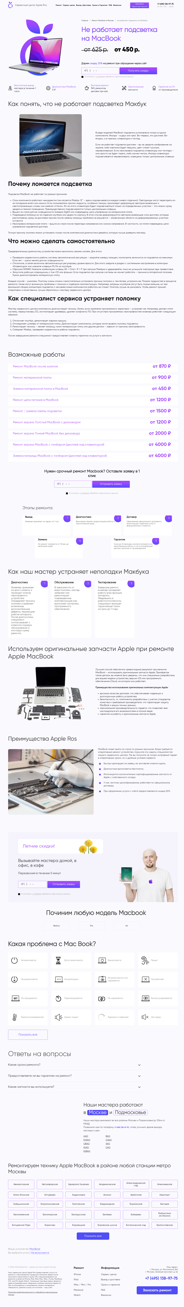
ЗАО (108, 1144)
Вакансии (117, 5)
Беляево (107, 1214)
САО (108, 1147)
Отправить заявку (111, 484)
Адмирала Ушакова (78, 1184)
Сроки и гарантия (110, 1285)
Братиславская (165, 1225)
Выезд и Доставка (83, 5)
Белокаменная (21, 1214)
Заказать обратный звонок (139, 5)
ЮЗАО (86, 1140)
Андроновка (78, 1195)
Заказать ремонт (157, 1290)
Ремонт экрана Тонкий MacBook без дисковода (46, 433)
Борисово (50, 1225)
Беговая (164, 1204)
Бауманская (136, 1204)
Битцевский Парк (21, 1225)
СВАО (86, 1144)
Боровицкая (78, 1225)
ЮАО (86, 1147)
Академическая (107, 1184)
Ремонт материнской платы (32, 377)
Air (127, 926)
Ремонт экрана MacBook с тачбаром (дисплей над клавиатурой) (58, 444)
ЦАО (85, 1136)
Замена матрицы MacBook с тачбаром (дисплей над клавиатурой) (60, 455)
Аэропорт (164, 1195)
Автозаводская (50, 1184)
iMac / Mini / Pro (82, 1285)
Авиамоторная (21, 1184)
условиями (100, 77)
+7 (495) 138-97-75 (121, 1127)
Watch (77, 1295)
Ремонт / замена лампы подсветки (37, 411)
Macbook (78, 1290)
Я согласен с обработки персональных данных (109, 77)
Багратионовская (50, 1204)
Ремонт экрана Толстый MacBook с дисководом (46, 422)
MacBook (35, 1249)
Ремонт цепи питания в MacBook (36, 399)
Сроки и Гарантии (99, 5)
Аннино (107, 1195)
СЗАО (109, 1140)
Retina (56, 926)
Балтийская (78, 1204)
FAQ (110, 5)
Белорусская (78, 1214)
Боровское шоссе (107, 1225)
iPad (76, 1280)
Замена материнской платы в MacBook (40, 388)
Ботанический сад (136, 1225)
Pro (91, 926)
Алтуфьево (49, 1195)
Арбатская (136, 1195)
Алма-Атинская (21, 1195)
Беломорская (50, 1214)
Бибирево (136, 1214)
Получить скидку (138, 71)
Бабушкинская (21, 1204)
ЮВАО (86, 1151)
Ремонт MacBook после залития (35, 366)
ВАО (108, 1136)
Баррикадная (107, 1204)
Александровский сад (135, 1184)
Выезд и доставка (110, 1280)
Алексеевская (164, 1184)
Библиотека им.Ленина (164, 1214)
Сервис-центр (69, 5)
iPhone (77, 1274)
